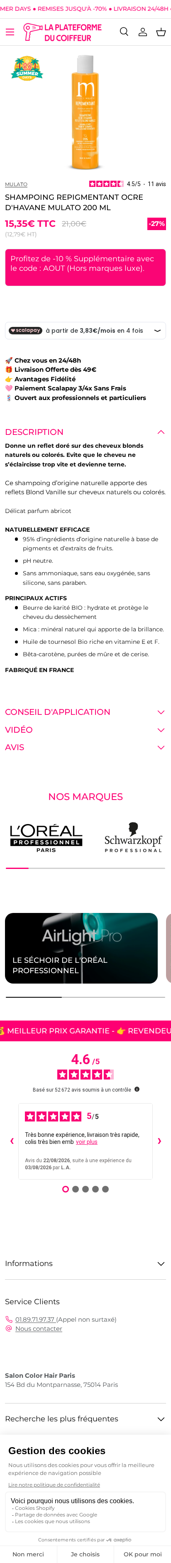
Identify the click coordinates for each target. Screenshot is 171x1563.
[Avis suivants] (159, 1141)
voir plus (87, 1142)
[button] (161, 32)
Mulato (16, 184)
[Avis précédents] (11, 1141)
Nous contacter (38, 1328)
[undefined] (137, 1089)
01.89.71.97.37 (35, 1319)
